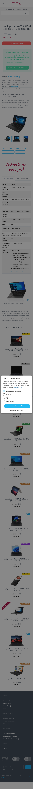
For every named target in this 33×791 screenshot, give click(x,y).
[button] (16, 410)
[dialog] (16, 394)
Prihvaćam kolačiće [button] (17, 406)
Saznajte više (18, 387)
